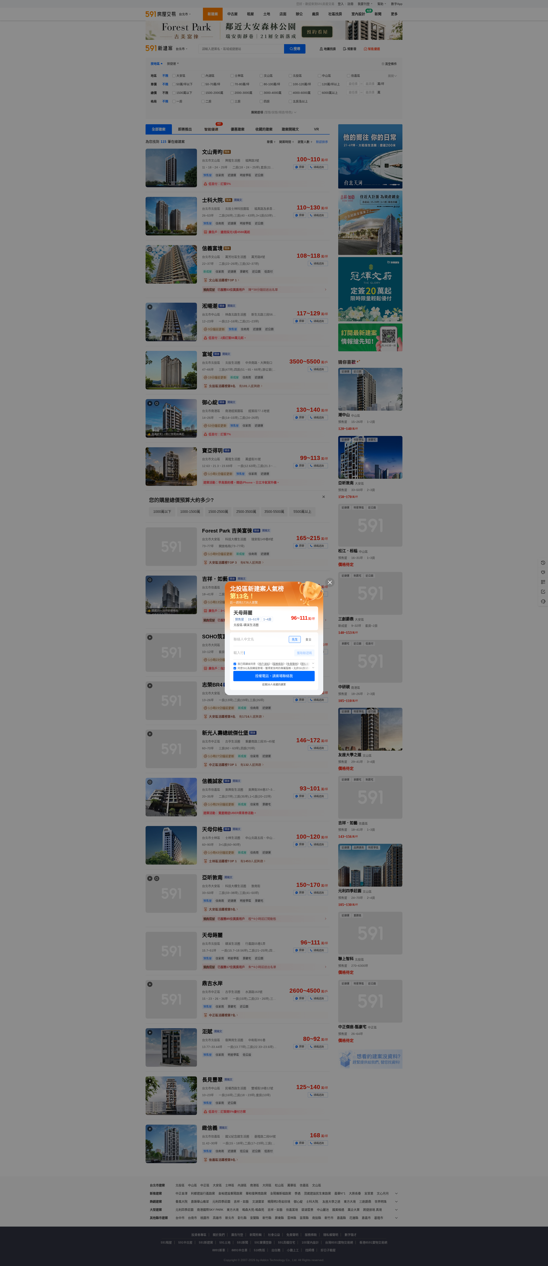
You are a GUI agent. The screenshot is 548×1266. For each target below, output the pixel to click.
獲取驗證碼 (304, 653)
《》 (264, 664)
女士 (308, 639)
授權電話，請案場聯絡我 (274, 676)
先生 (295, 639)
